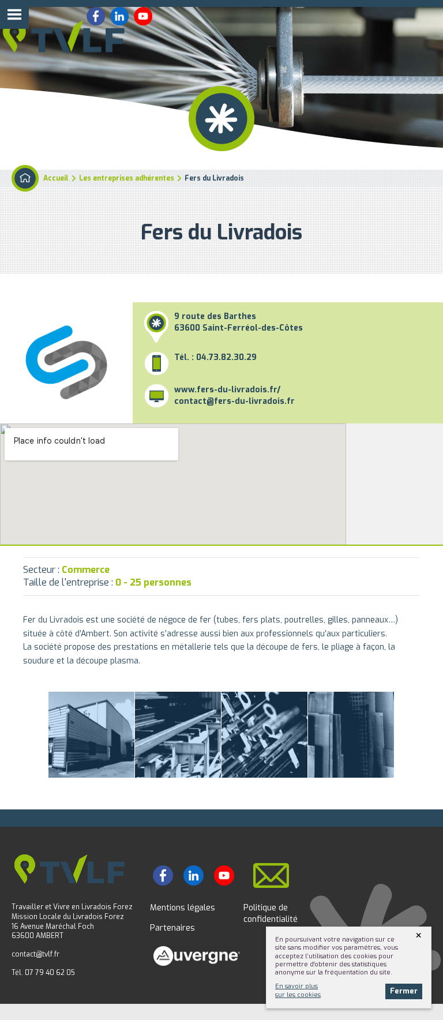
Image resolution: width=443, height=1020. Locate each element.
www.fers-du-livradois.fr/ (227, 389)
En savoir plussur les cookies (298, 990)
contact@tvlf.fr (35, 954)
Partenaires (172, 927)
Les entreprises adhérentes (126, 178)
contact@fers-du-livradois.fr (234, 401)
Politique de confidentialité (270, 913)
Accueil (56, 178)
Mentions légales (182, 907)
